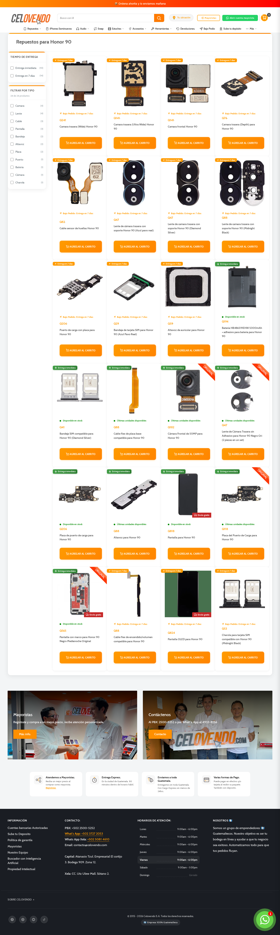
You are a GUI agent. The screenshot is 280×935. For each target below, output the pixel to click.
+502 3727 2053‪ (84, 833)
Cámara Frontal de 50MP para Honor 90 (185, 436)
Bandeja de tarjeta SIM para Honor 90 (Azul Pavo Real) (133, 332)
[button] (181, 17)
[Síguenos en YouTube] (33, 919)
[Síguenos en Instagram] (22, 919)
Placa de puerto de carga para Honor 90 (76, 537)
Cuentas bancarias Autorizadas (28, 828)
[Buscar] (159, 18)
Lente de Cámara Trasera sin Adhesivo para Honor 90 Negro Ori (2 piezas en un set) (242, 435)
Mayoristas (210, 17)
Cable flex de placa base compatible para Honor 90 (129, 436)
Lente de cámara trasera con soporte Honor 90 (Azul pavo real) (134, 228)
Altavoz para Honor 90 (127, 537)
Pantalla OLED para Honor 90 (185, 639)
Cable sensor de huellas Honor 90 (79, 228)
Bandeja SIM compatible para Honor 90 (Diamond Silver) (76, 436)
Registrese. (51, 787)
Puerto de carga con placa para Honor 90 (77, 332)
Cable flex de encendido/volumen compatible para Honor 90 (133, 639)
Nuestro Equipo (18, 852)
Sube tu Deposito (19, 834)
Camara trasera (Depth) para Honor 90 (238, 126)
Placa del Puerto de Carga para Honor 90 (239, 537)
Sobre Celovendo (20, 899)
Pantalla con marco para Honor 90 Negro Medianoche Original (79, 639)
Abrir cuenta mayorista (242, 17)
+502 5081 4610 (98, 839)
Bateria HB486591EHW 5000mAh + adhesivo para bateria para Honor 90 (242, 332)
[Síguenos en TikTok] (44, 919)
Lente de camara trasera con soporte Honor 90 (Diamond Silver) (184, 228)
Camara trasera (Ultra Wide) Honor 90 (134, 126)
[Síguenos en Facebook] (12, 919)
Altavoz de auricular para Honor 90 (186, 332)
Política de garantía (20, 840)
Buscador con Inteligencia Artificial (24, 861)
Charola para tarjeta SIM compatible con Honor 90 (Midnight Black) (237, 639)
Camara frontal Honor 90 (182, 126)
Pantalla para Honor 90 (181, 537)
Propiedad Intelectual (21, 869)
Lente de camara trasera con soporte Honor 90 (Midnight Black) (238, 228)
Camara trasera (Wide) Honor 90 (79, 126)
